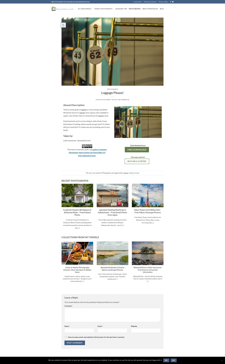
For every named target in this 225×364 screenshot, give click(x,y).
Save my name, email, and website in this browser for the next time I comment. (96, 337)
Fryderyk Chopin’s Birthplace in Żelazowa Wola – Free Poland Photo (77, 212)
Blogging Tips (121, 9)
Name (67, 326)
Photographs (135, 9)
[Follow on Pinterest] (173, 2)
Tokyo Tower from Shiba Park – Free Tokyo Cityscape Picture (147, 211)
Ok (166, 360)
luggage (125, 173)
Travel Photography (103, 9)
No (173, 360)
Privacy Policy (163, 2)
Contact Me (137, 2)
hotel (120, 173)
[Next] (164, 209)
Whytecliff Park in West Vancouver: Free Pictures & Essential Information (147, 269)
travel (137, 173)
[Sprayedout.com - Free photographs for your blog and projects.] (62, 9)
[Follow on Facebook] (170, 2)
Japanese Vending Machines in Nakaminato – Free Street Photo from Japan (112, 212)
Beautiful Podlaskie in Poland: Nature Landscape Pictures (112, 268)
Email (100, 326)
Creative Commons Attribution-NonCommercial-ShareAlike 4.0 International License (88, 152)
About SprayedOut (150, 9)
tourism (131, 173)
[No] (221, 361)
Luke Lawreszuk (123, 99)
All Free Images (84, 9)
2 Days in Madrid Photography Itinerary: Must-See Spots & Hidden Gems (77, 269)
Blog (162, 9)
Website (134, 326)
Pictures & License (150, 2)
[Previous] (61, 209)
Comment (68, 306)
